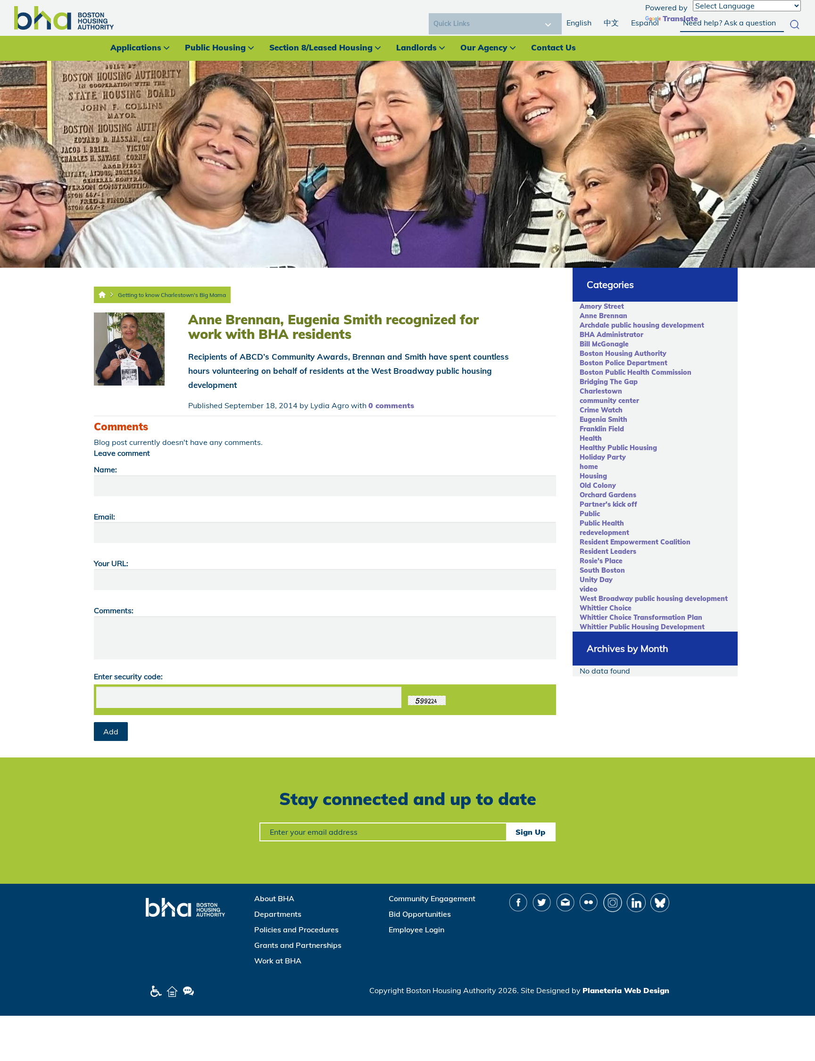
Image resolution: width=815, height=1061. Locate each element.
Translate (680, 18)
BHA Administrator (611, 334)
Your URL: (111, 563)
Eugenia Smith (603, 419)
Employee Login (416, 929)
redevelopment (604, 532)
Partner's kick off (608, 504)
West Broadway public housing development (654, 598)
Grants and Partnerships (297, 945)
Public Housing (215, 47)
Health (591, 438)
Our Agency (483, 47)
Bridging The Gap (609, 382)
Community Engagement (432, 898)
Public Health (602, 523)
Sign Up (530, 832)
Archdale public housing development (642, 325)
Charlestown (601, 391)
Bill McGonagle (604, 344)
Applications (135, 47)
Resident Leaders (608, 551)
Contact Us (553, 47)
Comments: (113, 610)
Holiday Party (603, 457)
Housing (593, 476)
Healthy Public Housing (618, 448)
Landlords (416, 47)
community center (609, 400)
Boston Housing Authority (623, 353)
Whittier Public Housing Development (642, 627)
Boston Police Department (623, 363)
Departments (277, 914)
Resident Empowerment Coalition (635, 542)
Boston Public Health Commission (635, 372)
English (578, 22)
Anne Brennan (603, 316)
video (589, 589)
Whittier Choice (606, 608)
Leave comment (122, 453)
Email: (104, 516)
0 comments (391, 405)
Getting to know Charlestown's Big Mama (172, 294)
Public (590, 514)
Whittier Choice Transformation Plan (641, 617)
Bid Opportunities (420, 914)
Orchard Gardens (608, 495)
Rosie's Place (601, 561)
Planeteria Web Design (625, 990)
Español (645, 22)
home (589, 466)
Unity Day (596, 580)
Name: (105, 469)
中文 (611, 22)
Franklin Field (602, 429)
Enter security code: (128, 676)
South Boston (602, 570)
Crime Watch (601, 410)
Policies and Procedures (296, 929)
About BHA (274, 898)
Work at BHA (277, 960)
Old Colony (598, 485)
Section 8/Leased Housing (321, 47)
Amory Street (602, 306)
